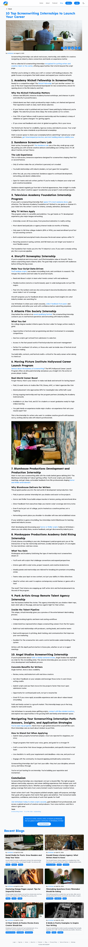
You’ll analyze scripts (19, 271)
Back (10, 9)
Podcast (54, 3)
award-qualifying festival (43, 314)
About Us (33, 942)
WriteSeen (10, 53)
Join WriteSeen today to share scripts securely (28, 802)
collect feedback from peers (56, 304)
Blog (61, 3)
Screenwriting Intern (17, 811)
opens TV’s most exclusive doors (55, 202)
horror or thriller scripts (49, 527)
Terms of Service (64, 942)
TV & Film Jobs (28, 811)
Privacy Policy (53, 942)
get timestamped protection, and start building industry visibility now (48, 137)
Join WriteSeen (44, 824)
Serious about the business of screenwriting (27, 369)
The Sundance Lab (41, 145)
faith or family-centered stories (43, 658)
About (48, 3)
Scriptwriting (37, 811)
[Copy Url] (79, 48)
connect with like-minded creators (61, 711)
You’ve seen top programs (21, 726)
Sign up (69, 3)
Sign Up (20, 942)
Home (41, 3)
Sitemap (73, 942)
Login (76, 3)
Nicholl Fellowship (45, 83)
